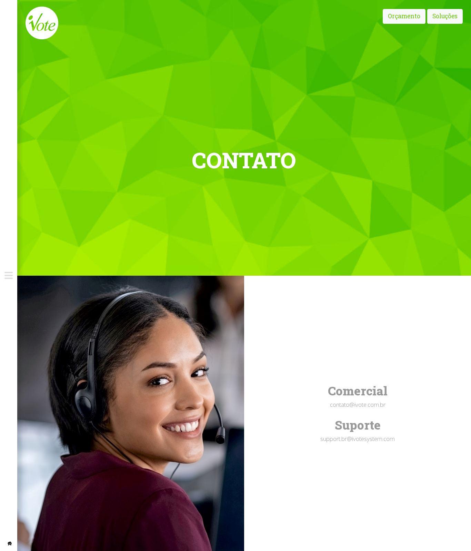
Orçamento (404, 16)
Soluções (445, 16)
